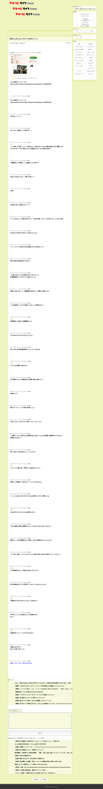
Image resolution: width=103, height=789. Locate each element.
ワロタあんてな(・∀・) (79, 73)
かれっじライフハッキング (53, 786)
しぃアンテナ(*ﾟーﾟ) (79, 65)
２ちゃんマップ (90, 68)
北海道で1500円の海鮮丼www (23, 755)
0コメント (68, 42)
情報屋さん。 (90, 49)
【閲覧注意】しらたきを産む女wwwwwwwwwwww (29, 691)
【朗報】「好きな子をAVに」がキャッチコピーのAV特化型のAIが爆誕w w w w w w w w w (39, 686)
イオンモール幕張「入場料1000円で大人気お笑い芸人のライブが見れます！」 (36, 773)
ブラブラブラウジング (79, 57)
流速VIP (90, 60)
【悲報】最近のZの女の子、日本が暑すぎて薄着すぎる (29, 758)
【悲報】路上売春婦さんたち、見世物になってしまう (29, 750)
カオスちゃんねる (79, 46)
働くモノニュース (90, 54)
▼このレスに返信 (36, 52)
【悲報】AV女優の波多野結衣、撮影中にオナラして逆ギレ (31, 770)
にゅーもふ (91, 73)
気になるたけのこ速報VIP (79, 49)
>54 (11, 630)
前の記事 (36, 779)
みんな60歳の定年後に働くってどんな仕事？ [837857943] (30, 744)
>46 (11, 568)
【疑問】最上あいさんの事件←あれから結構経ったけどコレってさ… (33, 700)
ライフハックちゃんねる (79, 60)
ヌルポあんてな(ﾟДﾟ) (90, 71)
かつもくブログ (90, 46)
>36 (11, 465)
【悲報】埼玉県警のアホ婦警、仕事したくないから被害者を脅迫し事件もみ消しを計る (38, 761)
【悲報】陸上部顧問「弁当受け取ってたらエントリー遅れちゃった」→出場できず (37, 741)
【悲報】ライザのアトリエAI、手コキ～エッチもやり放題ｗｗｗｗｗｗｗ (35, 694)
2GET (90, 65)
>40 (11, 510)
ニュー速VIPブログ (78, 54)
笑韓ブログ (79, 63)
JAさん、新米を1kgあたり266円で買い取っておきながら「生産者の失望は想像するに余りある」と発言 (43, 683)
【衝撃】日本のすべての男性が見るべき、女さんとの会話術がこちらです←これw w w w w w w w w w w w (43, 703)
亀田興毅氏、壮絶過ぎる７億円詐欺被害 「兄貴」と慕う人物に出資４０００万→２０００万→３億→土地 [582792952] (43, 752)
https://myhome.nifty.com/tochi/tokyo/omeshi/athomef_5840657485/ (30, 84)
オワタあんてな (90, 63)
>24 (11, 319)
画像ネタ (17, 43)
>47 (11, 598)
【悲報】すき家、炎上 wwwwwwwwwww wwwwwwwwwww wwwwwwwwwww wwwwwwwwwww (43, 767)
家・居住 (12, 43)
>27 (11, 363)
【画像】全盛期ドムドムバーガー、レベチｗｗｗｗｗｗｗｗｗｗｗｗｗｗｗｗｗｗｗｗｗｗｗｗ (41, 747)
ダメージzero (79, 52)
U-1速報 (90, 57)
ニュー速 (79, 71)
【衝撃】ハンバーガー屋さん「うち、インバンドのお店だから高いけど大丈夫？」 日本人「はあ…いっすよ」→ (43, 689)
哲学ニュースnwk (90, 52)
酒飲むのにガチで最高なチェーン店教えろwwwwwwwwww (31, 764)
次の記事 (44, 779)
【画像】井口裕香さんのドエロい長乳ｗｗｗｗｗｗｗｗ (30, 697)
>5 (11, 144)
